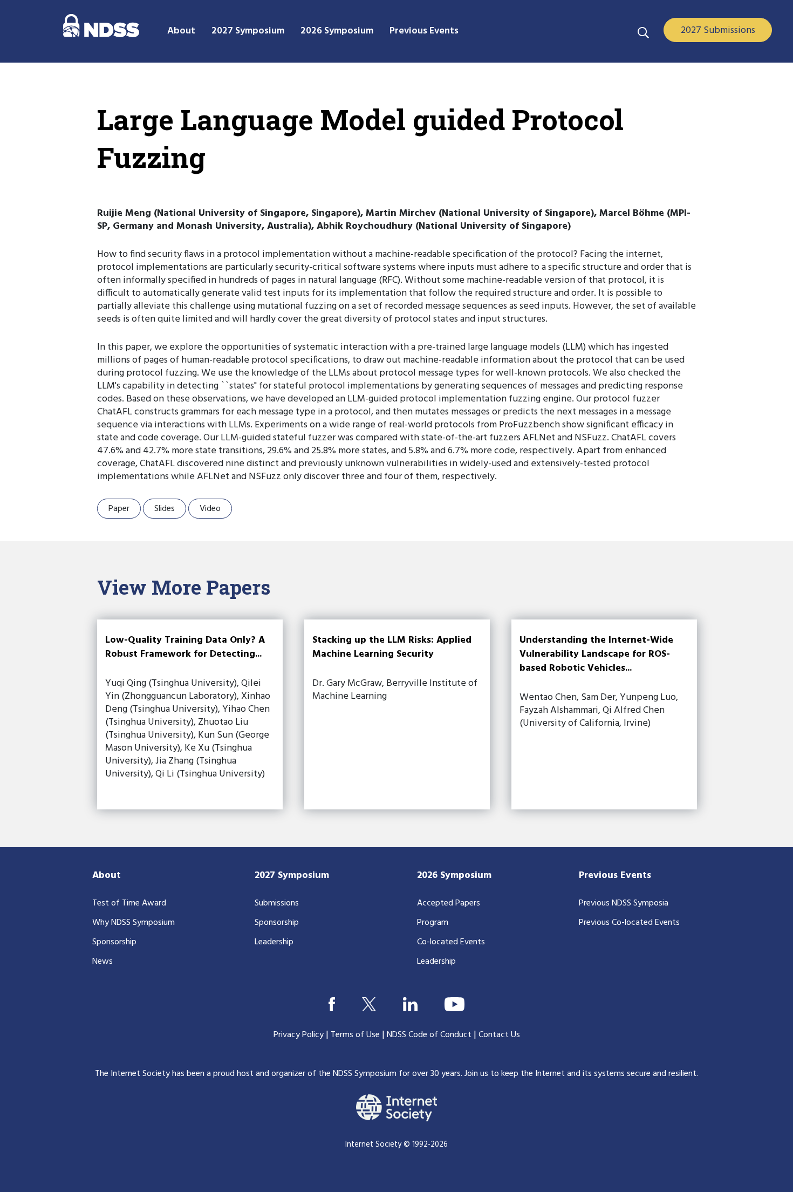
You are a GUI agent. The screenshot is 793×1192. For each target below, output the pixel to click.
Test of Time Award (129, 903)
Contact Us (499, 1035)
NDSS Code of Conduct (429, 1035)
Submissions (277, 903)
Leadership (274, 942)
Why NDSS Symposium (133, 923)
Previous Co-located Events (629, 923)
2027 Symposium (292, 875)
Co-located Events (451, 942)
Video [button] (210, 509)
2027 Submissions (718, 30)
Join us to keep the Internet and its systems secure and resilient (580, 1074)
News (102, 962)
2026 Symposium (454, 875)
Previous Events (615, 875)
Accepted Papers (448, 903)
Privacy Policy (299, 1035)
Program (432, 923)
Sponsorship (114, 942)
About (106, 875)
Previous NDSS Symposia (623, 903)
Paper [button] (118, 509)
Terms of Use (355, 1035)
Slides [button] (164, 509)
